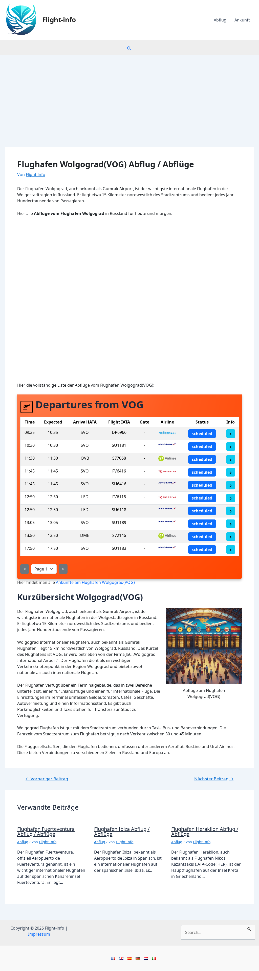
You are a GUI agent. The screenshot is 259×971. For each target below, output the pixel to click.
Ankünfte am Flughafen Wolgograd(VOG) (95, 582)
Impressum (39, 934)
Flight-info (59, 19)
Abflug (220, 20)
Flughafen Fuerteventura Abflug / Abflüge (46, 831)
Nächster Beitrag (213, 779)
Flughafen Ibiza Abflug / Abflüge (121, 831)
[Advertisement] (129, 93)
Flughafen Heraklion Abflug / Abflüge (204, 831)
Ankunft (242, 20)
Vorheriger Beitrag (47, 779)
